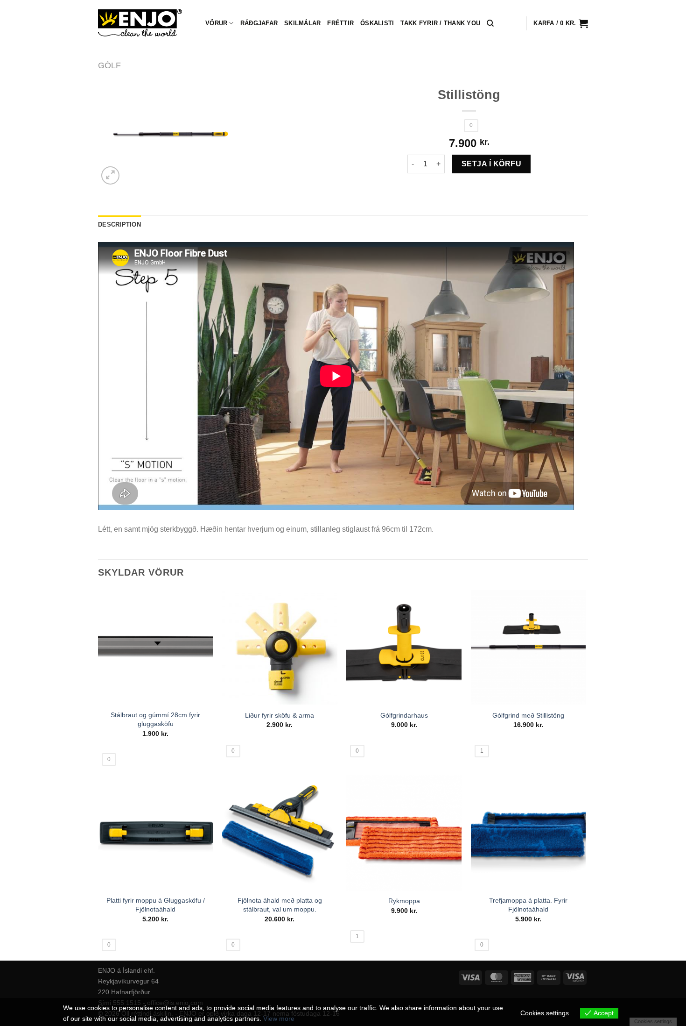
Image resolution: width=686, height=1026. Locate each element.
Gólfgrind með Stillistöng (528, 715)
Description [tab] (119, 224)
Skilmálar (302, 23)
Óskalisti (377, 23)
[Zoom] (110, 175)
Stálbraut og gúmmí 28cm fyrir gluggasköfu (155, 719)
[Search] (490, 23)
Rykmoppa (404, 901)
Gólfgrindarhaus (404, 715)
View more (278, 1018)
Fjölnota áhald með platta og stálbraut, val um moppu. (280, 905)
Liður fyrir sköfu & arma (279, 715)
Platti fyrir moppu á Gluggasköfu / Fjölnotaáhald (155, 905)
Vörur (216, 23)
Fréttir (340, 23)
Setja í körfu (491, 164)
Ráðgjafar (259, 23)
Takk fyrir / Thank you (440, 23)
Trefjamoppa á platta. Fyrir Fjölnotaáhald (528, 905)
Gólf (109, 65)
